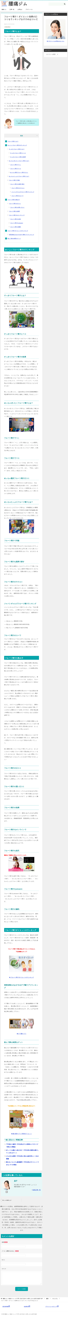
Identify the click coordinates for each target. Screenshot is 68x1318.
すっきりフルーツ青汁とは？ (16, 149)
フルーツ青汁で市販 (14, 180)
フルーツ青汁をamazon (16, 223)
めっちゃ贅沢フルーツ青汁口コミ (19, 172)
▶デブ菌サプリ (21, 1033)
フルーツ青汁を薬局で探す (17, 184)
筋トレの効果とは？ (7, 1200)
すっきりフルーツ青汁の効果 (18, 157)
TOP (23, 1298)
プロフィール (29, 9)
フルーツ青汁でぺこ (15, 164)
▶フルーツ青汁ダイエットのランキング (21, 977)
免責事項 (26, 1306)
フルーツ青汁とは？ (13, 141)
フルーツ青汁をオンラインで (16, 215)
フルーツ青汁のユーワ (17, 195)
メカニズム (7, 27)
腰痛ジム (4, 9)
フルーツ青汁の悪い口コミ (17, 207)
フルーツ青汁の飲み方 (14, 199)
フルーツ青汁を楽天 (15, 219)
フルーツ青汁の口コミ (15, 203)
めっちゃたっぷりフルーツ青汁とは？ (19, 176)
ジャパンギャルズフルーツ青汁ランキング (22, 192)
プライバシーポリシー (51, 1306)
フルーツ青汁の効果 (14, 211)
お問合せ (20, 9)
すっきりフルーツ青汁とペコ (18, 153)
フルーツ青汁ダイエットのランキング (18, 230)
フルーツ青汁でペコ (15, 168)
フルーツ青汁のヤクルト (18, 188)
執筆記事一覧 (37, 1190)
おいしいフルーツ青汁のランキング (17, 145)
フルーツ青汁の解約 (15, 226)
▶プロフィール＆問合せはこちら (55, 41)
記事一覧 (12, 9)
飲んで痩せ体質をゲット (14, 238)
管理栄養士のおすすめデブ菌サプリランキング (21, 234)
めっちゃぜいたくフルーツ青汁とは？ (19, 160)
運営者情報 (5, 1306)
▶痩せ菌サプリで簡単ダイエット (21, 1133)
